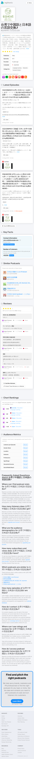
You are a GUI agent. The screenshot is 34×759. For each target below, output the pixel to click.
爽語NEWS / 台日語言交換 (10, 30)
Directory (4, 750)
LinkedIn (20, 752)
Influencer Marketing (7, 740)
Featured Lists (5, 752)
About (3, 720)
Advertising (4, 736)
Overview (20, 716)
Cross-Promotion (6, 738)
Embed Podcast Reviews (24, 740)
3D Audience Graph (22, 732)
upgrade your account (14, 522)
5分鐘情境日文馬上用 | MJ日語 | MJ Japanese (19, 283)
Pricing (3, 718)
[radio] (3, 51)
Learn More (17, 701)
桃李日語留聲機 (12, 277)
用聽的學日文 (11, 288)
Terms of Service (22, 750)
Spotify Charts (5, 756)
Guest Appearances (6, 732)
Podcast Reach (21, 734)
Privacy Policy (21, 748)
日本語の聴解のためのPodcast (17, 272)
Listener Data (21, 718)
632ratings (16, 51)
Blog (3, 748)
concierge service (14, 621)
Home (3, 716)
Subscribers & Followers (23, 736)
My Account (5, 723)
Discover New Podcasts (23, 738)
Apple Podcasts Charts (7, 754)
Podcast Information (23, 720)
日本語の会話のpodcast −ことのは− (19, 294)
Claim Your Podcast (6, 722)
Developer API (5, 725)
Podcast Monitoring (6, 742)
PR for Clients (5, 734)
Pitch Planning (21, 722)
